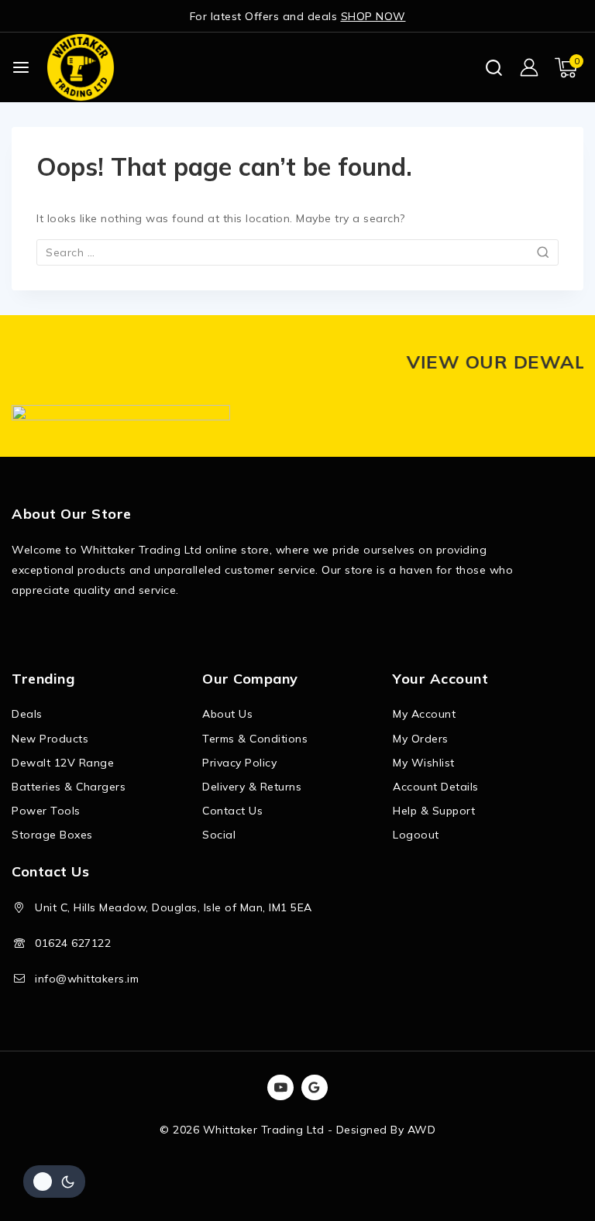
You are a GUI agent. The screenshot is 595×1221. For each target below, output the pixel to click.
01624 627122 (73, 943)
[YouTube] (280, 1088)
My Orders (421, 739)
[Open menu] (21, 67)
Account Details (436, 787)
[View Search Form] (494, 67)
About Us (227, 714)
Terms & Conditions (255, 739)
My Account (424, 714)
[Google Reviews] (314, 1088)
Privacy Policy (239, 763)
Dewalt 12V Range (63, 763)
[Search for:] (297, 252)
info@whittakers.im (87, 979)
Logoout (416, 835)
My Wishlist (424, 763)
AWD (422, 1130)
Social (219, 835)
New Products (50, 739)
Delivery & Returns (251, 787)
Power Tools (46, 811)
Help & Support (434, 811)
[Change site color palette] (54, 1181)
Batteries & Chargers (69, 787)
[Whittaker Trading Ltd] (80, 67)
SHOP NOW (373, 16)
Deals (27, 714)
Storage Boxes (52, 835)
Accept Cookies (395, 1165)
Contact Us (232, 811)
